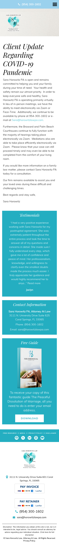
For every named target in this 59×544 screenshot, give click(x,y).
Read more (34, 283)
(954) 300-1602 (31, 4)
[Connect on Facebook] (16, 438)
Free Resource (10, 433)
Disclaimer (51, 433)
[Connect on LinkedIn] (29, 438)
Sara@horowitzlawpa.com (27, 120)
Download (29, 418)
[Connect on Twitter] (23, 438)
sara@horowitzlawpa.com (33, 329)
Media (22, 433)
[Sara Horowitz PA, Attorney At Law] (13, 22)
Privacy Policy (35, 433)
